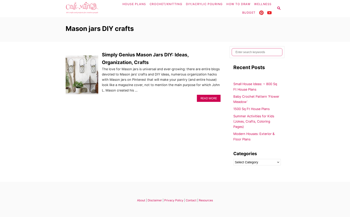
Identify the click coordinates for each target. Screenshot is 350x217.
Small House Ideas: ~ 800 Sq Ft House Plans (255, 86)
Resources (206, 200)
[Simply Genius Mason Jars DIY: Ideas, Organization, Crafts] (82, 76)
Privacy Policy (173, 200)
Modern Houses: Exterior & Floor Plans (254, 136)
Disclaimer (155, 200)
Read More (210, 99)
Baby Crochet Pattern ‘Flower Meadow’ (256, 99)
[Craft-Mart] (89, 8)
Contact (191, 200)
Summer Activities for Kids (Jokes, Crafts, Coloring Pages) (253, 121)
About (141, 200)
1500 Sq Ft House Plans (251, 109)
